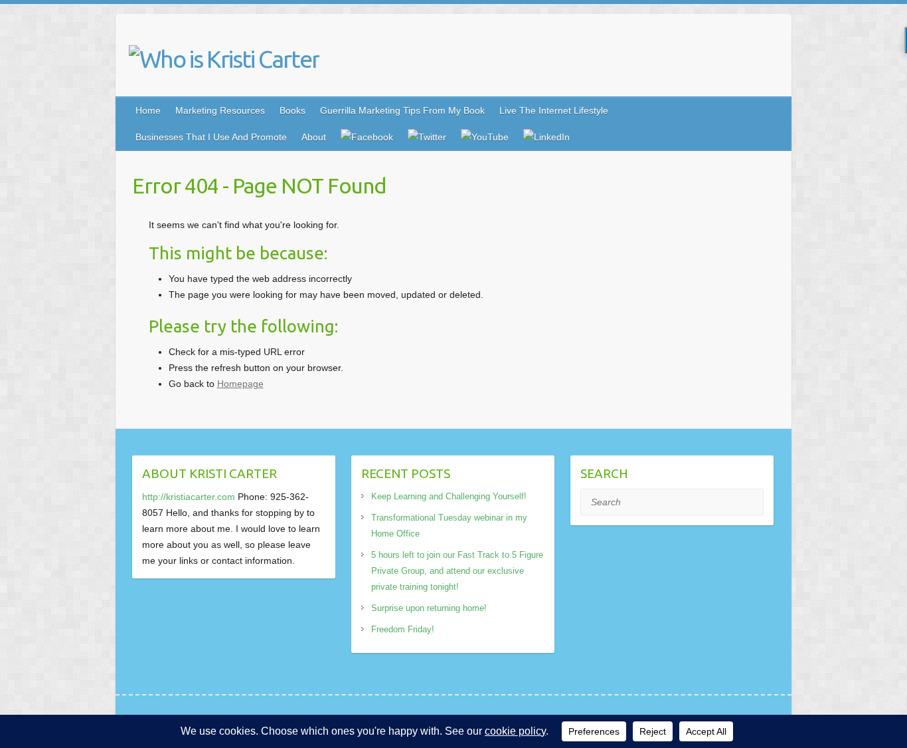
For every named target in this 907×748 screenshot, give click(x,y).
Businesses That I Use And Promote (211, 137)
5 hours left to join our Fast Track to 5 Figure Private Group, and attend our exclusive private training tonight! (457, 571)
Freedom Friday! (402, 629)
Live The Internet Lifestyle (553, 110)
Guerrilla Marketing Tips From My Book (402, 110)
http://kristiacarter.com (188, 496)
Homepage (240, 383)
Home (148, 110)
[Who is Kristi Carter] (224, 59)
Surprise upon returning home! (429, 608)
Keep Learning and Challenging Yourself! (449, 496)
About (313, 137)
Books (292, 110)
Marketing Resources (220, 110)
